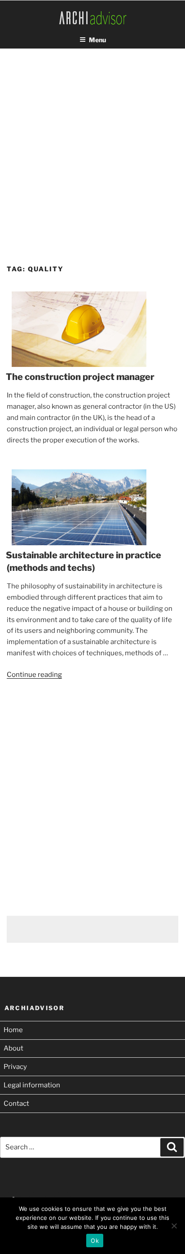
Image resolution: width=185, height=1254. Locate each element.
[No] (173, 1225)
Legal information (32, 1085)
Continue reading (34, 675)
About (13, 1048)
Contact (16, 1103)
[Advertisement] (92, 148)
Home (13, 1030)
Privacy (15, 1067)
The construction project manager (80, 376)
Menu (97, 40)
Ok (95, 1240)
